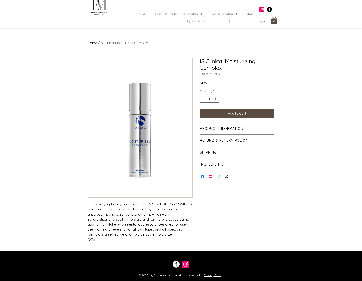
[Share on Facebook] (202, 176)
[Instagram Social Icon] (261, 9)
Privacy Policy (213, 275)
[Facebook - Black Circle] (269, 9)
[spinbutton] (209, 98)
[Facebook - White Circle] (176, 264)
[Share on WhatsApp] (218, 176)
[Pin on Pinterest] (210, 176)
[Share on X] (226, 176)
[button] (274, 20)
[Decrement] (203, 98)
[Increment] (215, 98)
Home (92, 43)
